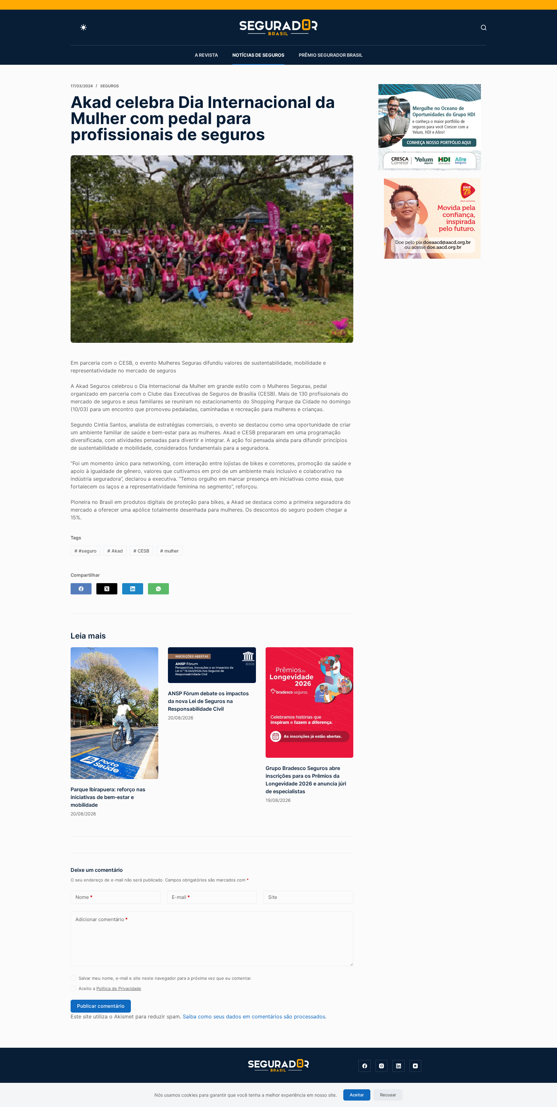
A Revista (206, 55)
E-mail (181, 897)
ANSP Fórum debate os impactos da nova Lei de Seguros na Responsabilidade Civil (208, 701)
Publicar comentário (100, 1006)
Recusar (388, 1094)
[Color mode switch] (83, 27)
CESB (141, 551)
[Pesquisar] (483, 27)
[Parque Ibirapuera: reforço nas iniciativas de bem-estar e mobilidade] (114, 713)
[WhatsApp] (158, 588)
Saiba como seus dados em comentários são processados (254, 1016)
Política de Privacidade (118, 988)
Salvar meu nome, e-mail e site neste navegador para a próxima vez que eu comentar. (165, 978)
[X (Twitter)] (106, 588)
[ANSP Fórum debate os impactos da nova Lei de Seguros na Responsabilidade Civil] (212, 665)
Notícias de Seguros (258, 55)
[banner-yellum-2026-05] (429, 126)
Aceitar (357, 1094)
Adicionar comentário (101, 919)
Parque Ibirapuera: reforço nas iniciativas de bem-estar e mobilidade (108, 797)
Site (272, 897)
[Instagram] (382, 1066)
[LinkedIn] (132, 588)
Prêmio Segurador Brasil (331, 55)
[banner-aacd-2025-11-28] (432, 218)
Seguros (109, 85)
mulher (169, 551)
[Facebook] (81, 588)
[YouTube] (415, 1066)
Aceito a (110, 988)
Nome (84, 897)
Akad (115, 551)
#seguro (85, 551)
